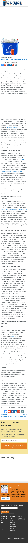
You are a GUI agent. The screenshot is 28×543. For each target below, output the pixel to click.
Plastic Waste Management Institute (11, 171)
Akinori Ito (21, 159)
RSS (2, 529)
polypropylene (23, 209)
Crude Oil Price (5, 518)
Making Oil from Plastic (14, 59)
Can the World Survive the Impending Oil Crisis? (20, 416)
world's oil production (13, 127)
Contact (3, 527)
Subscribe (4, 511)
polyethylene (12, 209)
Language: (20, 516)
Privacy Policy (17, 538)
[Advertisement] (14, 23)
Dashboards (4, 520)
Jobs (2, 523)
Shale (12, 336)
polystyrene (4, 209)
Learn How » (5, 498)
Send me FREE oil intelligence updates (14, 446)
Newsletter (4, 525)
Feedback (22, 538)
